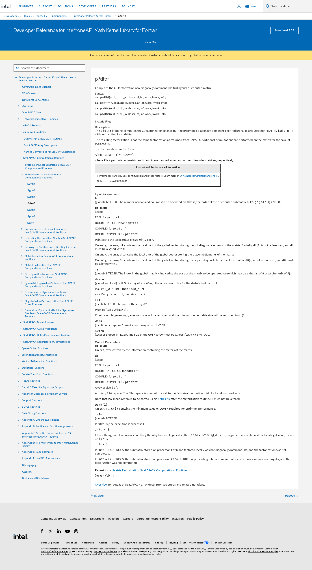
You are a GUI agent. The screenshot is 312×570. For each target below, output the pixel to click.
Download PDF (284, 30)
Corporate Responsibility (152, 519)
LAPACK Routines (32, 125)
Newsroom (97, 519)
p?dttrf (31, 203)
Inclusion (178, 519)
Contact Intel (78, 519)
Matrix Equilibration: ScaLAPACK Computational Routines (43, 267)
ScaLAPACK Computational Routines (43, 158)
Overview (27, 106)
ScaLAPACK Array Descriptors (40, 145)
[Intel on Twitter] (50, 531)
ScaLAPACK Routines (34, 132)
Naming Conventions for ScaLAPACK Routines (49, 151)
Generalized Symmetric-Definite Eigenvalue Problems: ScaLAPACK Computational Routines (49, 313)
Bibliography (29, 465)
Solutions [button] (65, 6)
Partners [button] (109, 6)
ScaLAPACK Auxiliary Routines (40, 328)
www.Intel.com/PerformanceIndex (199, 175)
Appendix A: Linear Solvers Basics (40, 419)
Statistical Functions (33, 367)
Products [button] (25, 6)
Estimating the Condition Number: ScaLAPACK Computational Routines (50, 240)
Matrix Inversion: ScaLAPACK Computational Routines (49, 258)
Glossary (27, 471)
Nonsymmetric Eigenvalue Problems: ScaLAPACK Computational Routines (45, 294)
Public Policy (195, 519)
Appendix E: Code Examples (37, 451)
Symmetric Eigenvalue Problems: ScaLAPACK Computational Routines (50, 285)
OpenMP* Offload (32, 112)
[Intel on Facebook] (42, 531)
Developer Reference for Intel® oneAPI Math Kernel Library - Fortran (48, 79)
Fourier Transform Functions (38, 374)
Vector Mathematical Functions (39, 361)
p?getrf (31, 183)
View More (151, 42)
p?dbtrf (31, 196)
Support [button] (45, 6)
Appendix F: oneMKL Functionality (41, 458)
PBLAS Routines (31, 380)
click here (179, 55)
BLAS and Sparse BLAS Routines (40, 119)
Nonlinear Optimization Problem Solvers (44, 393)
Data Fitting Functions (34, 413)
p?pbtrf (31, 216)
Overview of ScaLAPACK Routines (43, 138)
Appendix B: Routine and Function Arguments (47, 426)
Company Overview (53, 519)
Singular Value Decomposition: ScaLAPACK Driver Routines (49, 303)
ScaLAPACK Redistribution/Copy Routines (46, 341)
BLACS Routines (31, 406)
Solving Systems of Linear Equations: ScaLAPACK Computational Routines (45, 231)
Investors (113, 519)
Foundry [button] (128, 6)
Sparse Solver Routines (35, 348)
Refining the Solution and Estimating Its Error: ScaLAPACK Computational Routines (50, 249)
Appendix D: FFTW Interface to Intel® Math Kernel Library (50, 444)
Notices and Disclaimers (35, 478)
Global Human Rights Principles (263, 551)
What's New (29, 93)
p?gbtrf (31, 190)
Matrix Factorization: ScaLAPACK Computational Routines (43, 176)
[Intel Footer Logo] (20, 536)
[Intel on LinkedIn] (59, 531)
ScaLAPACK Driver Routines (39, 322)
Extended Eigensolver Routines (39, 354)
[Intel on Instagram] (76, 531)
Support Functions (32, 400)
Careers (128, 519)
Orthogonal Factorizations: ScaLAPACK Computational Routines (46, 276)
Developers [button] (87, 6)
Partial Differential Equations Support (43, 387)
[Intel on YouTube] (68, 531)
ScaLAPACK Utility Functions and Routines (47, 335)
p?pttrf (30, 222)
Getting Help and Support (36, 86)
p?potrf (31, 209)
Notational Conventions (35, 99)
